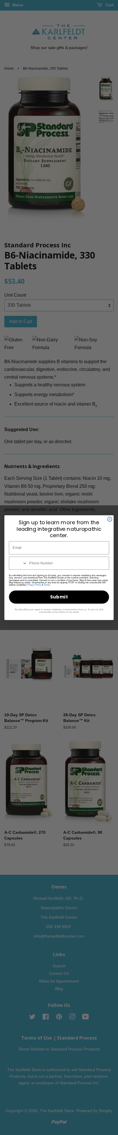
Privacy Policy (34, 585)
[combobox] (18, 563)
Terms (47, 585)
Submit (59, 597)
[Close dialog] (109, 519)
